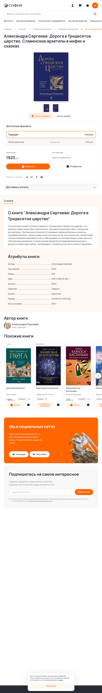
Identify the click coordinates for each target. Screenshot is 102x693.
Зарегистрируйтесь (61, 157)
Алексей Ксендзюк (73, 395)
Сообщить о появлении (44, 405)
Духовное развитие (25, 21)
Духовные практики (77, 21)
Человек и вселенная (68, 29)
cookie (60, 680)
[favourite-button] (28, 404)
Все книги (8, 21)
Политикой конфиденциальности (40, 501)
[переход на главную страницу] (13, 5)
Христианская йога (15, 388)
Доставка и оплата (17, 187)
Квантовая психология (47, 388)
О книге (8, 200)
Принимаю (51, 686)
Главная (8, 29)
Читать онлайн (64, 116)
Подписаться (84, 492)
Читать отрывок (42, 116)
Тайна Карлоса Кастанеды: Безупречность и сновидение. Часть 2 (76, 390)
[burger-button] (95, 5)
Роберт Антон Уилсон (45, 395)
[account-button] (73, 5)
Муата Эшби (11, 395)
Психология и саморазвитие (51, 21)
